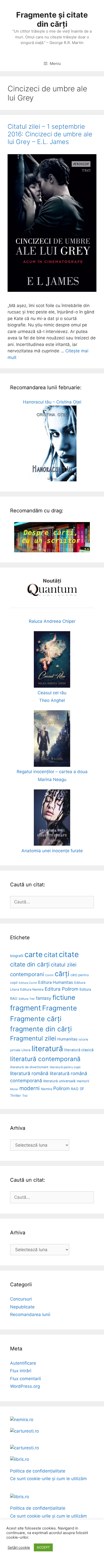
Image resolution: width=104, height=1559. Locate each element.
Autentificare (23, 1363)
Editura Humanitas (55, 982)
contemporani (27, 974)
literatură (47, 1048)
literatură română (29, 1073)
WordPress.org (25, 1386)
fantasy (43, 998)
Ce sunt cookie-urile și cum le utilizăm (48, 1478)
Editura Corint (28, 983)
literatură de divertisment (29, 1067)
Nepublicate (22, 1306)
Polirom (61, 1088)
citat (51, 955)
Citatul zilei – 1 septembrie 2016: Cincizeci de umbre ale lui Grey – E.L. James (50, 134)
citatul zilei (63, 964)
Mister (14, 1089)
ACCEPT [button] (43, 1547)
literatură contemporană (45, 1059)
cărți (62, 974)
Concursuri (21, 1299)
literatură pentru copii (65, 1067)
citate (69, 954)
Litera (25, 1050)
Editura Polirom (61, 989)
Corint (49, 975)
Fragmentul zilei (33, 1038)
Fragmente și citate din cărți (52, 19)
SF (82, 1089)
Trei (25, 1096)
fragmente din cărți (41, 1029)
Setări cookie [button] (19, 1547)
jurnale (15, 1050)
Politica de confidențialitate (37, 1471)
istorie (83, 1039)
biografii (16, 956)
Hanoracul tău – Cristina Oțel (52, 402)
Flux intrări (20, 1370)
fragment (25, 1008)
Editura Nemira (31, 989)
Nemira (46, 1089)
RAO (75, 1089)
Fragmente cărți (35, 1019)
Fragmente (59, 1008)
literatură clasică (78, 1050)
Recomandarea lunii (30, 1314)
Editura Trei (27, 999)
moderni (29, 1088)
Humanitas (67, 1039)
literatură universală (59, 1081)
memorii (83, 1081)
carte (33, 954)
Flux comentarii (25, 1378)
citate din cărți (29, 964)
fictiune (64, 997)
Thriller (15, 1095)
